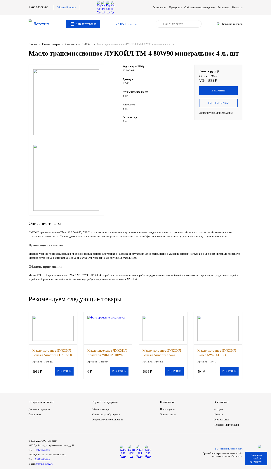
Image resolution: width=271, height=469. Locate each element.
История (218, 409)
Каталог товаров (51, 44)
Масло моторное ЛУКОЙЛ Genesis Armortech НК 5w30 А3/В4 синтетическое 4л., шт (52, 353)
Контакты (237, 7)
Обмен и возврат (101, 409)
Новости (218, 414)
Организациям (168, 414)
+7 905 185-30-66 (42, 450)
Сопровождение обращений (107, 419)
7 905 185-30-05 (38, 7)
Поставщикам (167, 409)
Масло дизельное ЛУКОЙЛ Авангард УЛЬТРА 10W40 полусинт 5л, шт (107, 353)
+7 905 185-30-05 (42, 459)
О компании (159, 7)
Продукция (175, 7)
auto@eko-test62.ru (44, 464)
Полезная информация (226, 424)
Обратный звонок (66, 7)
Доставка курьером (39, 409)
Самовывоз (35, 414)
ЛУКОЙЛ (86, 44)
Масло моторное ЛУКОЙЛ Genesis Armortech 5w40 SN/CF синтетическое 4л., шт (162, 353)
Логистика (223, 7)
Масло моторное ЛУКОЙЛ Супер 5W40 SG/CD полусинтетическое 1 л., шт (217, 353)
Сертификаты (221, 419)
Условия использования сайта (228, 448)
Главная (33, 44)
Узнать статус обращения (106, 414)
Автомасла (71, 44)
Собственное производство (199, 7)
